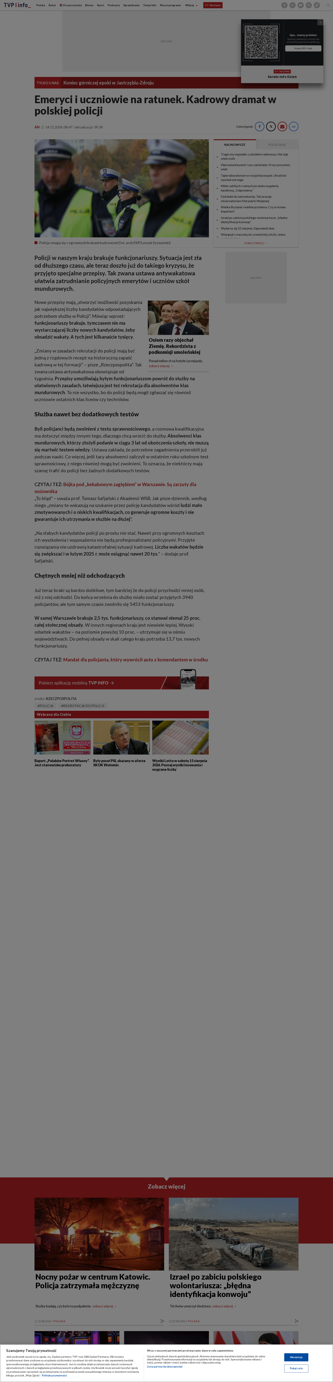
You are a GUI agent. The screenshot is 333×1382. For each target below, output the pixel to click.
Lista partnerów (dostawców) (164, 1366)
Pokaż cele (296, 1368)
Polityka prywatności (54, 1375)
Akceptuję (296, 1357)
